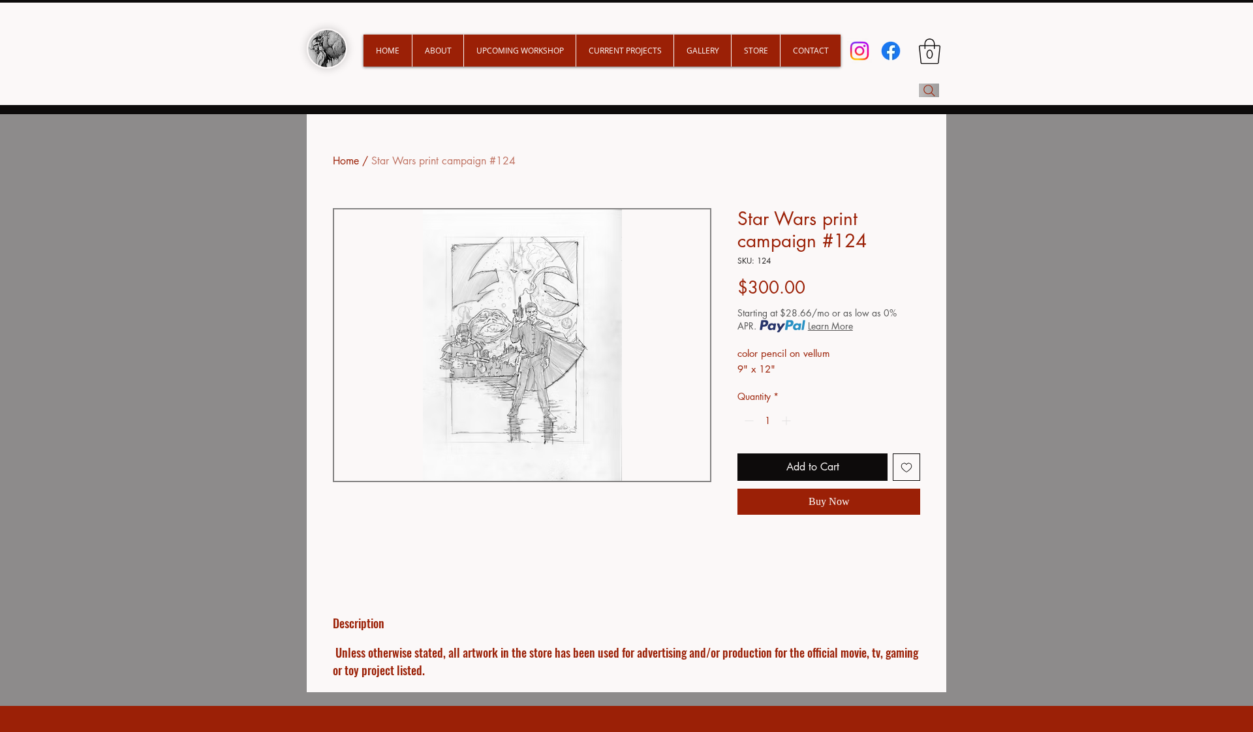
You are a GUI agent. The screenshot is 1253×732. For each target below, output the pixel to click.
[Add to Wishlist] (906, 467)
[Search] (929, 90)
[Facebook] (890, 50)
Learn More (830, 326)
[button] (624, 51)
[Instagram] (859, 50)
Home (346, 161)
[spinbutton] (767, 420)
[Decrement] (747, 420)
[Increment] (787, 420)
